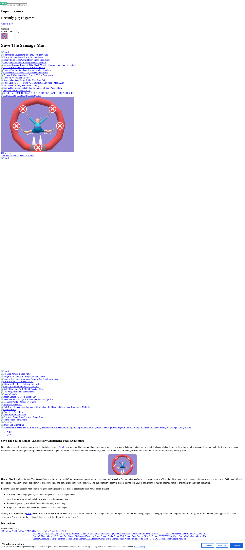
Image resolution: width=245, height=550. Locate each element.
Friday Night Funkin (127, 539)
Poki (170, 536)
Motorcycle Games (178, 533)
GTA (87, 539)
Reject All (222, 545)
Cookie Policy (139, 546)
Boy (13, 531)
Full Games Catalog (59, 533)
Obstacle (40, 531)
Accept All (236, 545)
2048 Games (125, 536)
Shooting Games (194, 533)
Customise (208, 545)
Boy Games (69, 536)
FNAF (162, 536)
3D (2, 531)
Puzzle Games (79, 533)
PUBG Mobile (158, 539)
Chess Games (79, 539)
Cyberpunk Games (47, 539)
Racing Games (113, 533)
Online (47, 531)
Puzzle (53, 531)
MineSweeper (171, 539)
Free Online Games (41, 533)
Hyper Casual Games (96, 533)
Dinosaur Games (97, 539)
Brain (17, 531)
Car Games (164, 533)
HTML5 (27, 531)
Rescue (59, 531)
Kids (33, 531)
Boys (9, 435)
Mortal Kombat (144, 539)
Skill (64, 531)
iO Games (58, 536)
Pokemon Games (64, 539)
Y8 (166, 536)
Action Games (151, 533)
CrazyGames (179, 536)
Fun (22, 531)
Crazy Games (101, 536)
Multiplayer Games (193, 536)
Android (7, 531)
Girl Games (125, 533)
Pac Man (182, 539)
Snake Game (113, 536)
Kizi (71, 533)
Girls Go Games (150, 536)
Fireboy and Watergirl (84, 536)
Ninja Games (112, 539)
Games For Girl (138, 533)
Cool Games (137, 536)
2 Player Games (46, 536)
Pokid (9, 432)
